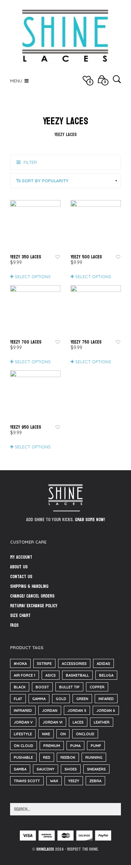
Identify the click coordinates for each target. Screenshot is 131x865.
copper (97, 687)
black (20, 687)
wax (54, 781)
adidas (103, 663)
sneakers (96, 769)
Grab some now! (90, 519)
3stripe (44, 663)
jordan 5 (77, 710)
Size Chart (20, 615)
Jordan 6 (105, 710)
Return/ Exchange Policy (33, 606)
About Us (19, 567)
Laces (78, 722)
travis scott (27, 781)
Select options (33, 276)
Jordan (49, 710)
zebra (95, 781)
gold (61, 698)
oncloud (85, 734)
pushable (23, 757)
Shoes (70, 769)
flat (18, 698)
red (46, 757)
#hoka (20, 663)
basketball (77, 675)
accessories (74, 663)
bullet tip (69, 687)
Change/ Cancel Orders (32, 596)
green (82, 698)
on (63, 734)
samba (20, 769)
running (93, 757)
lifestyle (23, 734)
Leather (102, 722)
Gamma (39, 698)
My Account (21, 557)
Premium (51, 745)
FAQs (14, 625)
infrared (23, 710)
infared (106, 698)
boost (42, 687)
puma (75, 745)
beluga (106, 675)
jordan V (23, 722)
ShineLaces (45, 849)
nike (46, 734)
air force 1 (24, 675)
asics (50, 675)
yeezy (73, 781)
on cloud (23, 745)
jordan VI (52, 722)
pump (96, 745)
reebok (67, 757)
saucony (45, 769)
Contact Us (21, 576)
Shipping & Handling (29, 586)
